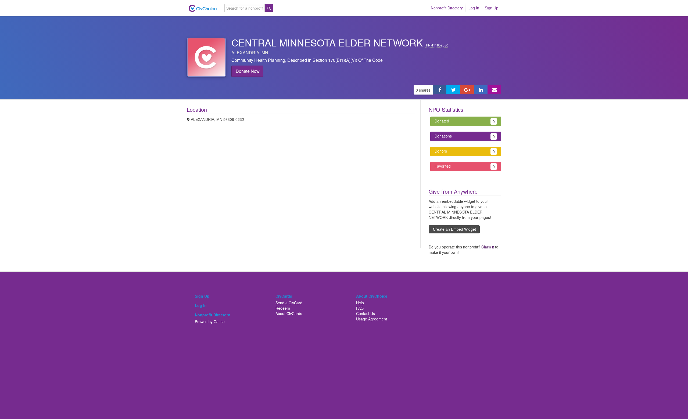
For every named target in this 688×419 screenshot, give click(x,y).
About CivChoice (371, 296)
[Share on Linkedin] (481, 89)
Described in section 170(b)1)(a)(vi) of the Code (335, 60)
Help (360, 302)
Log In (473, 7)
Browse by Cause (210, 321)
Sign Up (491, 7)
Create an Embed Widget (454, 229)
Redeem (282, 308)
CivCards (283, 296)
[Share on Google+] (467, 89)
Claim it (487, 247)
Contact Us (365, 313)
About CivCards (288, 313)
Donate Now (248, 71)
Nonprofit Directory (447, 7)
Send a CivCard (288, 302)
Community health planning (258, 60)
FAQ (360, 308)
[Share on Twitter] (453, 89)
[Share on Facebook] (439, 89)
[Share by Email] (494, 89)
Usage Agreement (371, 319)
